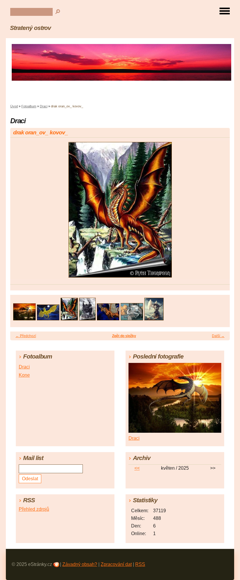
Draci (43, 106)
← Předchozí (26, 336)
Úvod (14, 106)
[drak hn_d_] (108, 318)
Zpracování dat (116, 564)
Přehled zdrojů (34, 509)
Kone (24, 375)
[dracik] (154, 318)
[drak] (132, 318)
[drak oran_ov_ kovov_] (69, 318)
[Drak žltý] (48, 318)
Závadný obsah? (79, 564)
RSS (140, 564)
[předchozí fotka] (19, 212)
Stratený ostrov (30, 27)
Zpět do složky (124, 336)
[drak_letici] (24, 318)
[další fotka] (220, 212)
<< (137, 468)
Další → (218, 336)
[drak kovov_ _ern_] (87, 318)
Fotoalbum (28, 106)
